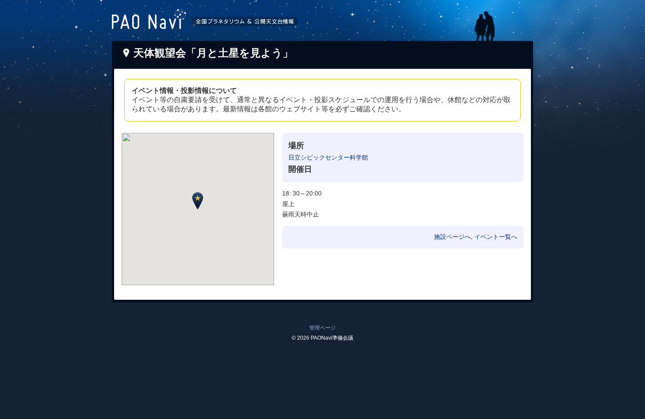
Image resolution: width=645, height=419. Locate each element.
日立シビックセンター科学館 (328, 157)
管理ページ (322, 328)
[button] (197, 200)
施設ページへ (452, 236)
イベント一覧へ (495, 236)
